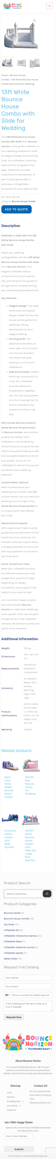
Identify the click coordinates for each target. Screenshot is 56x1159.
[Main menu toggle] (49, 5)
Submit (19, 1149)
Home (4, 75)
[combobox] (7, 995)
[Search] (47, 893)
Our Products (12, 1105)
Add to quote (16, 209)
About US (10, 1097)
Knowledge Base (13, 1101)
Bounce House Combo (24, 201)
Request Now (13, 1017)
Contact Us (11, 1110)
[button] (34, 20)
